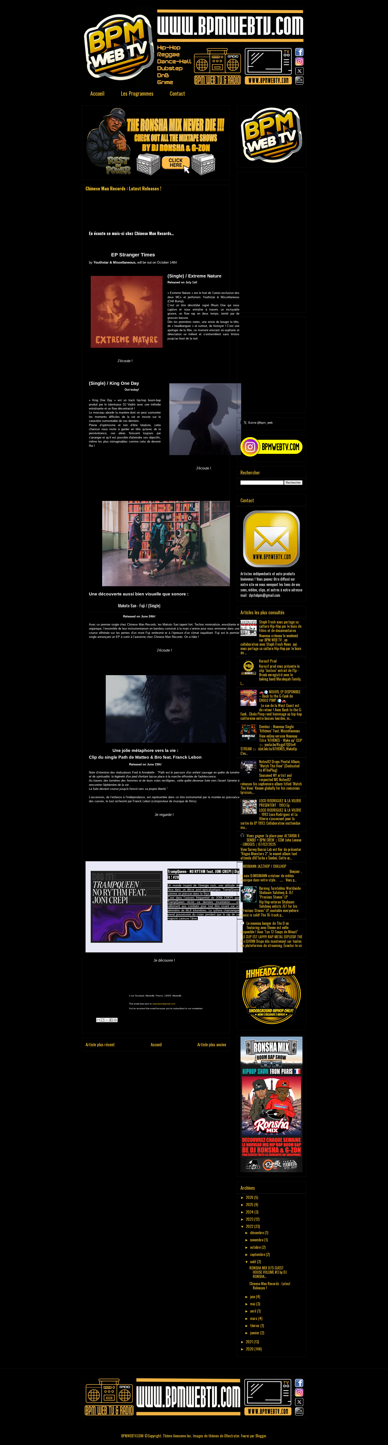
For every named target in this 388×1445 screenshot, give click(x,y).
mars (254, 1318)
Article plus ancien (211, 1044)
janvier (255, 1332)
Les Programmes (137, 93)
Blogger (261, 1435)
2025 (250, 1204)
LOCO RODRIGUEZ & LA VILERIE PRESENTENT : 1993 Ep (280, 803)
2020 (250, 1349)
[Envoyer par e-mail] (98, 1020)
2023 (250, 1219)
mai (253, 1303)
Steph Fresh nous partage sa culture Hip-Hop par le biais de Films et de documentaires (280, 626)
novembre (257, 1239)
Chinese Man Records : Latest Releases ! (269, 1286)
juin (253, 1296)
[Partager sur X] (107, 1020)
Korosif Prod (268, 661)
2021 (250, 1341)
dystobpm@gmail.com (163, 1003)
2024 (250, 1212)
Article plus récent (100, 1044)
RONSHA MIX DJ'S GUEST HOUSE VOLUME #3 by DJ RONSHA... (268, 1272)
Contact (177, 93)
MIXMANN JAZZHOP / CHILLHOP (264, 866)
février (255, 1325)
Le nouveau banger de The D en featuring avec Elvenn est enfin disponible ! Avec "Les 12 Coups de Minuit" (269, 927)
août (253, 1261)
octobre (256, 1247)
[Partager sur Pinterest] (115, 1020)
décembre (257, 1232)
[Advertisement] (271, 241)
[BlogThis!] (102, 1020)
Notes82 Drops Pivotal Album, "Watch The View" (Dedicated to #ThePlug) (279, 766)
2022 (250, 1226)
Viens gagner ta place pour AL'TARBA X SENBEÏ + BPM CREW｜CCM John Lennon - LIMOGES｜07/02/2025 (270, 840)
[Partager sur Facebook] (111, 1020)
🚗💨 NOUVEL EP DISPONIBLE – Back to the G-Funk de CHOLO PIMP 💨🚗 (279, 696)
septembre (258, 1254)
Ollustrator (231, 1435)
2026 (250, 1197)
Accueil (97, 93)
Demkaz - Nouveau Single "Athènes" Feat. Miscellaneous (279, 729)
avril (253, 1311)
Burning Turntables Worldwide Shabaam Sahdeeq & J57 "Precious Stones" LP (280, 892)
